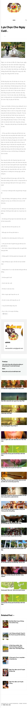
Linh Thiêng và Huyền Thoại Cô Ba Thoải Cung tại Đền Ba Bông (17, 633)
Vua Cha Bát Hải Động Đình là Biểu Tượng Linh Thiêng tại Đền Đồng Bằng (13, 510)
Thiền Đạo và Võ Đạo (6, 413)
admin (7, 342)
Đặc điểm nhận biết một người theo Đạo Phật (12, 401)
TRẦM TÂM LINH (7, 704)
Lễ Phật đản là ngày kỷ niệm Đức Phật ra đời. (12, 388)
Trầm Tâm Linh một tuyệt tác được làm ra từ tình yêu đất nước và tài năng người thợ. (13, 480)
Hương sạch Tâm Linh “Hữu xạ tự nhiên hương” (13, 590)
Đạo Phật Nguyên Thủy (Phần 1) (9, 425)
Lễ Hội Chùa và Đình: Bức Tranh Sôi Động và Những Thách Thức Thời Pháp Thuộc (16, 647)
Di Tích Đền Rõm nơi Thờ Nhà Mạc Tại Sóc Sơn (13, 562)
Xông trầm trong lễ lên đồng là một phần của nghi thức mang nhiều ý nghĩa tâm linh (14, 496)
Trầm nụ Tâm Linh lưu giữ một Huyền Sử (11, 467)
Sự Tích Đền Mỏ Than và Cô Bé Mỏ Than (11, 523)
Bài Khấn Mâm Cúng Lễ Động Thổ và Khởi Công (16, 621)
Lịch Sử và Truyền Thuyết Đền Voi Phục (11, 536)
